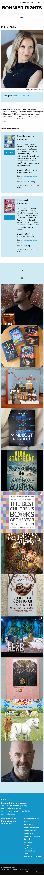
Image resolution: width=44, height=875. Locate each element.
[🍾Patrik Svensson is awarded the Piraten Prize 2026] (22, 761)
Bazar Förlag (28, 825)
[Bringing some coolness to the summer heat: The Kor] (22, 387)
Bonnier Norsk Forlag (32, 836)
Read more (9, 152)
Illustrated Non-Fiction (22, 96)
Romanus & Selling (31, 851)
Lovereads (28, 842)
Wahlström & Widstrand (33, 857)
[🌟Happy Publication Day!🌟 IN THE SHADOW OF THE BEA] (22, 470)
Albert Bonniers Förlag (32, 819)
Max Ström (28, 848)
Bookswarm (39, 872)
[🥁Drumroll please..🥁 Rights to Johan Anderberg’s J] (22, 304)
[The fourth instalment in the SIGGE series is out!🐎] (22, 720)
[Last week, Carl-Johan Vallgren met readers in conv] (22, 636)
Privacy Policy (24, 869)
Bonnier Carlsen (30, 830)
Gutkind (27, 839)
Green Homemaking (25, 136)
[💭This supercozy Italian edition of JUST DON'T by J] (22, 595)
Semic (26, 854)
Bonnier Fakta (29, 833)
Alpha (26, 822)
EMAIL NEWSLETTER (26, 2)
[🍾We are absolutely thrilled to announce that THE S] (22, 512)
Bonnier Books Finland (32, 828)
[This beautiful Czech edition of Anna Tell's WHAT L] (22, 429)
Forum (26, 845)
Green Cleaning (23, 200)
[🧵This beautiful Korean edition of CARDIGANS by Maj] (22, 678)
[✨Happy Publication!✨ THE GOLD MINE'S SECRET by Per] (22, 553)
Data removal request (9, 869)
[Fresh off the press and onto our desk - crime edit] (22, 346)
